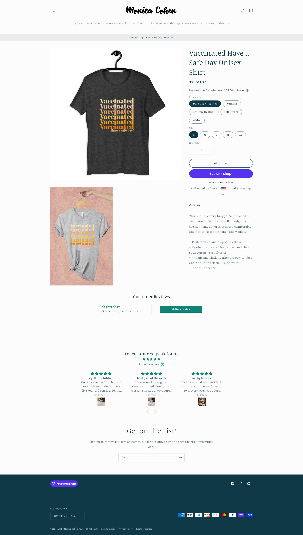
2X (240, 134)
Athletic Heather (204, 111)
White (197, 120)
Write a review (181, 309)
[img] (151, 359)
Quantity (194, 143)
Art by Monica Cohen (68, 529)
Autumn (232, 103)
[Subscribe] (180, 457)
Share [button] (196, 204)
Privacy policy (125, 529)
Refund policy (108, 529)
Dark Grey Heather (205, 103)
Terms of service (144, 529)
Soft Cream (231, 111)
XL (228, 134)
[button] (54, 10)
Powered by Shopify (88, 529)
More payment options (221, 182)
